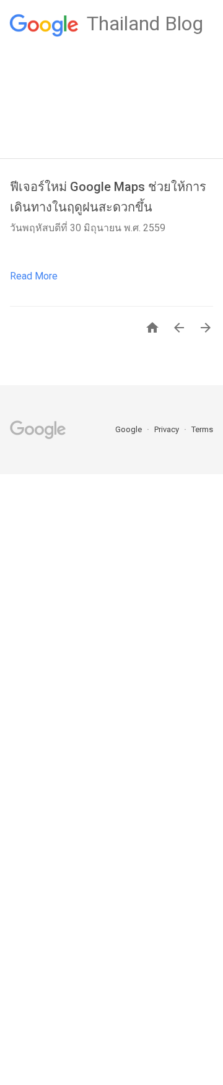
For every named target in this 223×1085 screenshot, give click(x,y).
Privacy (167, 429)
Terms (202, 429)
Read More (34, 276)
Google (129, 429)
